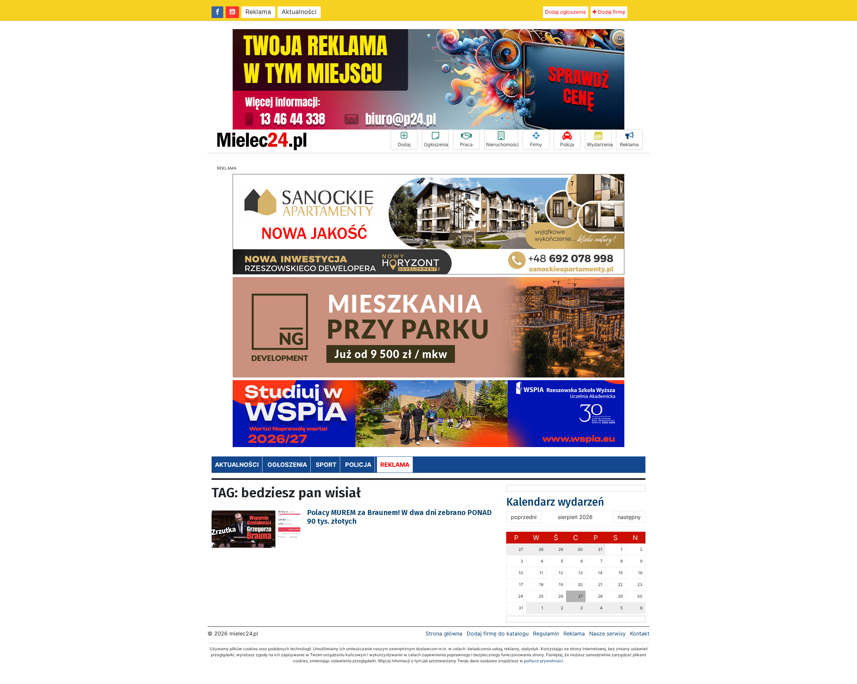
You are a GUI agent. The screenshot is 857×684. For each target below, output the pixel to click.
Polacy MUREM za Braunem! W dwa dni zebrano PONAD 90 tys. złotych (399, 517)
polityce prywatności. (544, 660)
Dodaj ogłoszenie (565, 12)
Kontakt (639, 633)
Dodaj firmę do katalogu (498, 633)
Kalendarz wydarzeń (555, 502)
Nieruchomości (502, 144)
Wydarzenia (599, 144)
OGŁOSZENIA (287, 464)
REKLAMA (394, 464)
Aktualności (299, 12)
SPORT (326, 464)
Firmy (536, 144)
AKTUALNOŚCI (237, 464)
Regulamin (546, 633)
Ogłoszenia (436, 144)
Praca (466, 144)
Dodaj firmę (611, 12)
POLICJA (358, 464)
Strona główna (443, 633)
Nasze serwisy (607, 633)
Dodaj (404, 144)
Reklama (258, 12)
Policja (567, 144)
